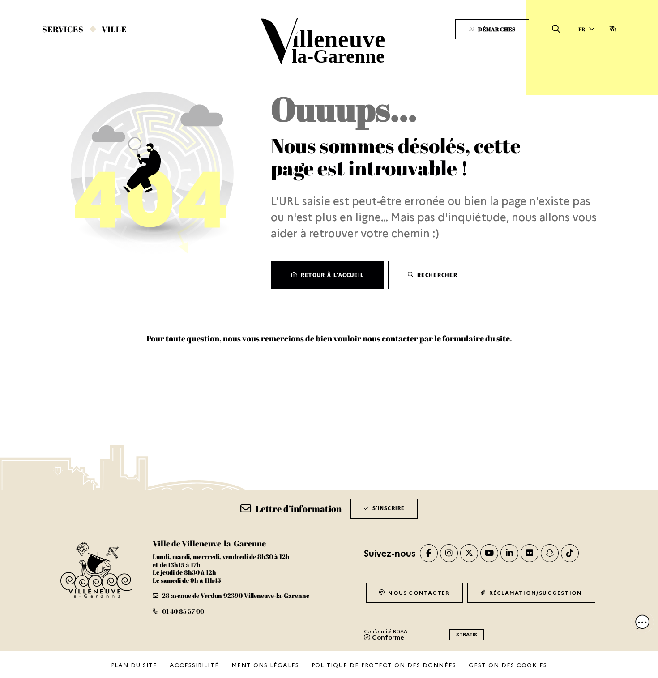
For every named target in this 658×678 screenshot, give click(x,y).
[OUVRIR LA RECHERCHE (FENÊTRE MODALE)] (556, 29)
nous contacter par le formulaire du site (436, 338)
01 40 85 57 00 (183, 611)
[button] (642, 622)
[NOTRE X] (469, 553)
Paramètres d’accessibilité (612, 29)
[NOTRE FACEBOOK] (429, 553)
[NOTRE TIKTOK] (570, 553)
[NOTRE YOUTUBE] (489, 553)
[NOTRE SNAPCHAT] (550, 553)
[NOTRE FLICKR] (529, 553)
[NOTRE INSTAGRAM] (449, 553)
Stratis (466, 634)
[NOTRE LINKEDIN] (509, 553)
